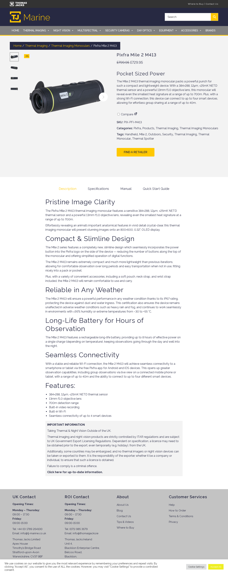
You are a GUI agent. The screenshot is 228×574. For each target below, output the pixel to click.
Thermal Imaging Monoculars (70, 45)
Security (167, 134)
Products (148, 128)
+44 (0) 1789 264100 (29, 529)
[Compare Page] (136, 114)
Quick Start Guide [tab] (156, 189)
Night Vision (61, 30)
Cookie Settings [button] (196, 566)
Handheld (131, 134)
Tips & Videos (125, 522)
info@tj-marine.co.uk (33, 533)
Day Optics (144, 30)
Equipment (166, 30)
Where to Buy (196, 4)
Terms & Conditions (181, 516)
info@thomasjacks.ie (85, 533)
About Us (122, 504)
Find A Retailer (135, 152)
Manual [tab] (125, 189)
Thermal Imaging (34, 30)
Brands (211, 30)
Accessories (189, 30)
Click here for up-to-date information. (75, 472)
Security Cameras (117, 30)
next (103, 97)
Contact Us (212, 4)
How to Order (177, 510)
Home (15, 30)
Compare (126, 114)
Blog (120, 510)
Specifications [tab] (98, 189)
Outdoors (154, 134)
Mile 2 (143, 134)
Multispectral (88, 30)
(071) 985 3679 (78, 529)
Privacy (173, 522)
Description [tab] (67, 189)
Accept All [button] (215, 566)
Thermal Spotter (143, 138)
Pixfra (137, 128)
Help (172, 504)
